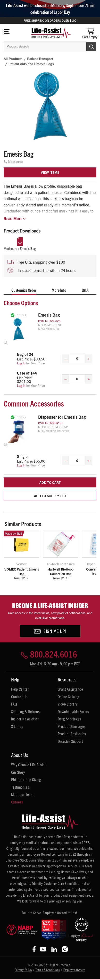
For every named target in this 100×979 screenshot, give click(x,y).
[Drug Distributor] (22, 930)
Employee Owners (74, 970)
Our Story (18, 772)
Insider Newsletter (25, 718)
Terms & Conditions (47, 970)
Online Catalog (68, 696)
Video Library (68, 703)
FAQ (14, 703)
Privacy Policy (23, 970)
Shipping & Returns (25, 711)
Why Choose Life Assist (28, 764)
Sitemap (17, 726)
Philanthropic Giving (26, 779)
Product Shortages (72, 726)
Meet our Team (22, 794)
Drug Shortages (69, 718)
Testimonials (20, 787)
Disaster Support (70, 741)
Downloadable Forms (73, 711)
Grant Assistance (70, 689)
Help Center (20, 689)
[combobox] (50, 46)
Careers (17, 801)
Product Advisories (72, 733)
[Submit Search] (86, 46)
